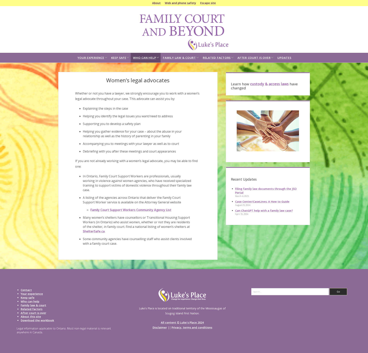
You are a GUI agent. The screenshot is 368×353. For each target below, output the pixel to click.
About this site (31, 316)
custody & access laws (269, 84)
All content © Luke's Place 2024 (182, 322)
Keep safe (118, 58)
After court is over (253, 58)
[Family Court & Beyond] (184, 49)
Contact (26, 290)
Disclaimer (160, 327)
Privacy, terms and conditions (192, 327)
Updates (284, 58)
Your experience (90, 58)
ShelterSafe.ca (94, 231)
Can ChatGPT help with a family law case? (264, 210)
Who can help (144, 58)
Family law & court (179, 58)
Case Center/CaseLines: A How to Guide (262, 201)
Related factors (217, 58)
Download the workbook (37, 320)
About (156, 3)
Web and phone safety (180, 3)
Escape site (208, 3)
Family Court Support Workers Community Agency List (130, 210)
